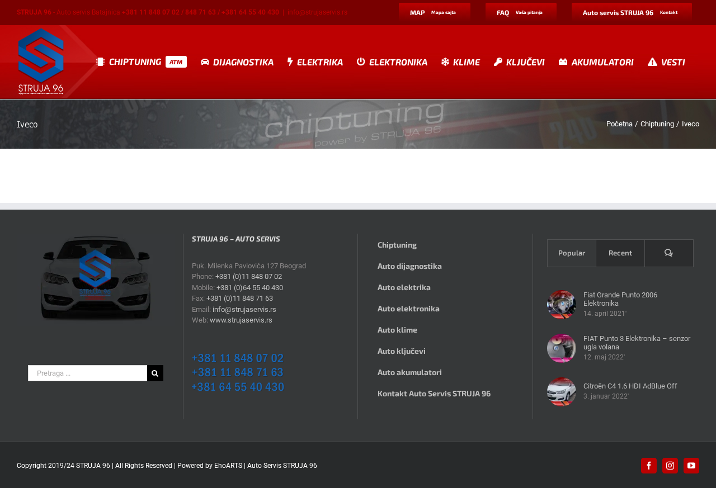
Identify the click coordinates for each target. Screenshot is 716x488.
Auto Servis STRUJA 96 (282, 466)
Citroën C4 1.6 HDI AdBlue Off (630, 386)
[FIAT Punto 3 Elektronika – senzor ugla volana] (561, 348)
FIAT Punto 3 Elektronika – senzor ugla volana (636, 342)
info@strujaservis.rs (317, 12)
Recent (620, 252)
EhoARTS (228, 466)
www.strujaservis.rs (241, 320)
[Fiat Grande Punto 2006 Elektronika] (561, 304)
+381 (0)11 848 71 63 (239, 298)
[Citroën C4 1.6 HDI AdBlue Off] (561, 391)
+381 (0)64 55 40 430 (249, 287)
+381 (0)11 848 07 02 (248, 276)
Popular (571, 252)
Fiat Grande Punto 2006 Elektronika (620, 299)
